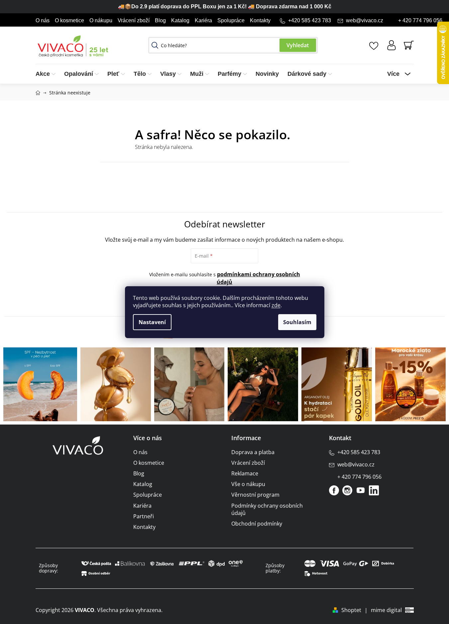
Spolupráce (231, 20)
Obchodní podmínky (256, 523)
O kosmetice (69, 20)
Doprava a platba (253, 452)
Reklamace (244, 473)
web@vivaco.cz (364, 20)
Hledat (298, 45)
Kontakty (260, 20)
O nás (43, 20)
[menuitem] (48, 74)
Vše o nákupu (248, 484)
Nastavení (152, 322)
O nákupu (100, 20)
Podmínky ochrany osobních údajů (267, 509)
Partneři (143, 516)
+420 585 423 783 (309, 20)
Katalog (180, 20)
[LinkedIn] (374, 490)
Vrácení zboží (134, 20)
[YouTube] (361, 490)
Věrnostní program (255, 494)
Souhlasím (297, 322)
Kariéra (203, 20)
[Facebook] (334, 490)
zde (276, 305)
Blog (160, 20)
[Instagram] (347, 490)
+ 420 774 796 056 (420, 20)
